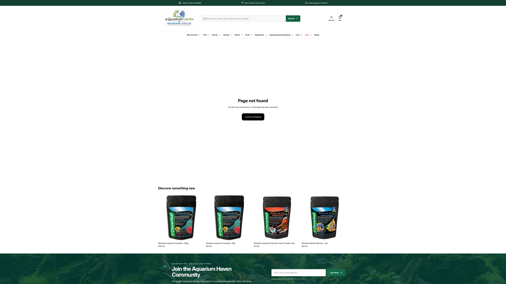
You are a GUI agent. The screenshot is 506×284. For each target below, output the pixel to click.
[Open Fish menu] (209, 34)
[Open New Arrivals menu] (200, 34)
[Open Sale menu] (311, 34)
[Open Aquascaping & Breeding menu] (292, 34)
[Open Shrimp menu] (231, 34)
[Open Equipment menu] (266, 34)
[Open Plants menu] (242, 34)
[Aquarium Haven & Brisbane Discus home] (180, 18)
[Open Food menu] (252, 34)
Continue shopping (253, 117)
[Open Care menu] (302, 34)
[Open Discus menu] (220, 34)
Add (202, 236)
